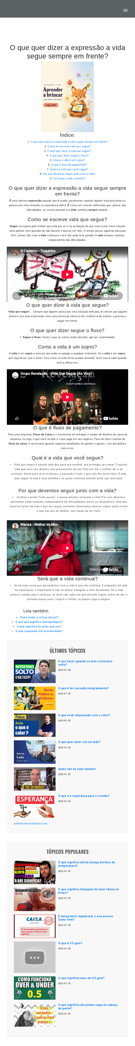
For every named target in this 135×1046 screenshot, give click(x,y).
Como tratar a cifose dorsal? (39, 617)
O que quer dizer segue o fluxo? (69, 155)
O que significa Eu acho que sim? (39, 626)
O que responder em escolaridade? (39, 631)
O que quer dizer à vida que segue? (69, 150)
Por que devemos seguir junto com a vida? (69, 173)
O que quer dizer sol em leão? (79, 742)
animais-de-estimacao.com (30, 823)
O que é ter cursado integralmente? (83, 688)
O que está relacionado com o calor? (84, 715)
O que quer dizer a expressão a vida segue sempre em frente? (69, 141)
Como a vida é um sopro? (69, 160)
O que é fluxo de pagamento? (69, 164)
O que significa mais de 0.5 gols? (81, 978)
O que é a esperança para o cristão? (84, 796)
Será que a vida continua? (69, 178)
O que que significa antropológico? (39, 622)
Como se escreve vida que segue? (69, 146)
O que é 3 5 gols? (70, 943)
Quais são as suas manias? (77, 769)
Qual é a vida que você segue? (69, 169)
